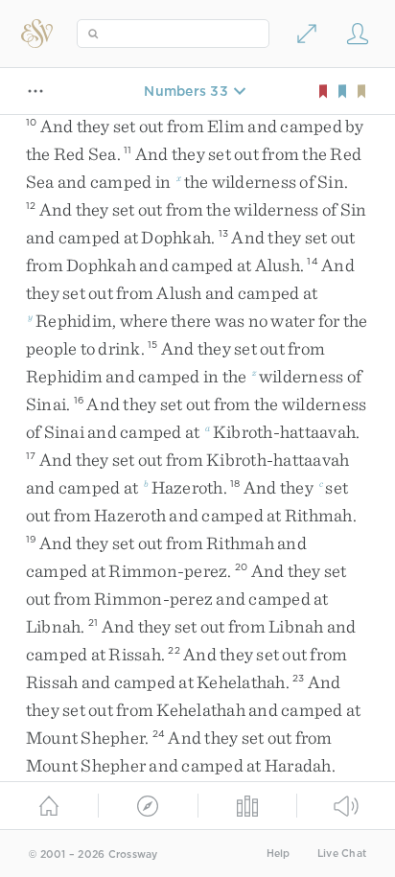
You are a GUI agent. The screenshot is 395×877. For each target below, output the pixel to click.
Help (278, 853)
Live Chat (341, 853)
